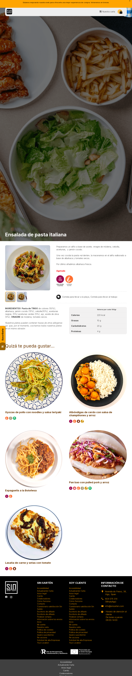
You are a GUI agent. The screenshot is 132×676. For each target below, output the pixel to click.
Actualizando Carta (45, 591)
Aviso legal (42, 593)
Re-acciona (42, 637)
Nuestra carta (43, 627)
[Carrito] (121, 12)
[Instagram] (11, 597)
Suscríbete (2, 334)
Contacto (41, 604)
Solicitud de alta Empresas (48, 640)
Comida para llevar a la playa (75, 297)
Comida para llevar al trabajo (103, 297)
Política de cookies (45, 630)
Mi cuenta (41, 625)
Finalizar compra (44, 617)
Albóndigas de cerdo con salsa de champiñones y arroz (90, 414)
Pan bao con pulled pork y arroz (89, 482)
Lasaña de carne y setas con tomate (28, 562)
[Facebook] (6, 597)
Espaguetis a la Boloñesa (21, 490)
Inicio (39, 622)
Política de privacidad (46, 632)
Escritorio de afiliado (46, 612)
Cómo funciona (43, 601)
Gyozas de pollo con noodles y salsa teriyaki (33, 412)
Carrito (40, 596)
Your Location (43, 643)
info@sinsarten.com (114, 606)
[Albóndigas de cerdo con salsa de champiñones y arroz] (98, 353)
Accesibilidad (43, 588)
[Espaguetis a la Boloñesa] (34, 431)
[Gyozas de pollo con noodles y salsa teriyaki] (34, 353)
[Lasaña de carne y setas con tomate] (34, 506)
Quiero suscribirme (45, 635)
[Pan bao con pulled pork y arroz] (98, 431)
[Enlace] (9, 11)
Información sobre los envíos (49, 619)
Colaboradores (43, 599)
